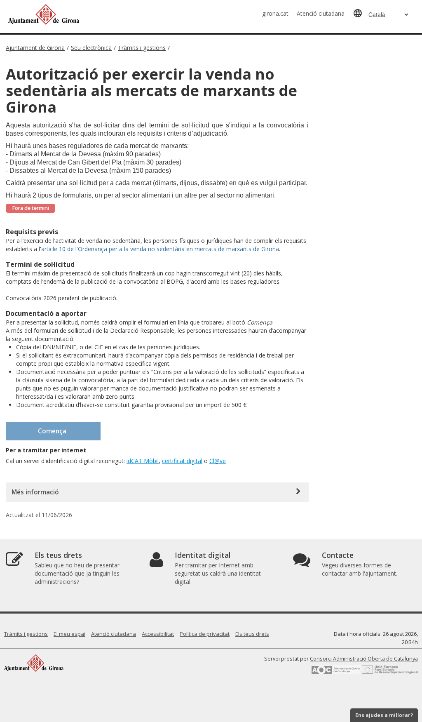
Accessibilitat (158, 633)
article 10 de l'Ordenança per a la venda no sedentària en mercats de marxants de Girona (160, 249)
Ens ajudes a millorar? (384, 715)
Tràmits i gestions (142, 48)
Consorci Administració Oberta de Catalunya (364, 658)
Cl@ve (217, 461)
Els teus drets (252, 633)
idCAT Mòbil (143, 461)
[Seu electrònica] (93, 14)
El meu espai (69, 633)
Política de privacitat (205, 633)
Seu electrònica (91, 48)
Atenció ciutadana (321, 13)
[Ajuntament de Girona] (34, 663)
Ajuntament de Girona (35, 48)
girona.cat (275, 13)
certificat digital (182, 461)
